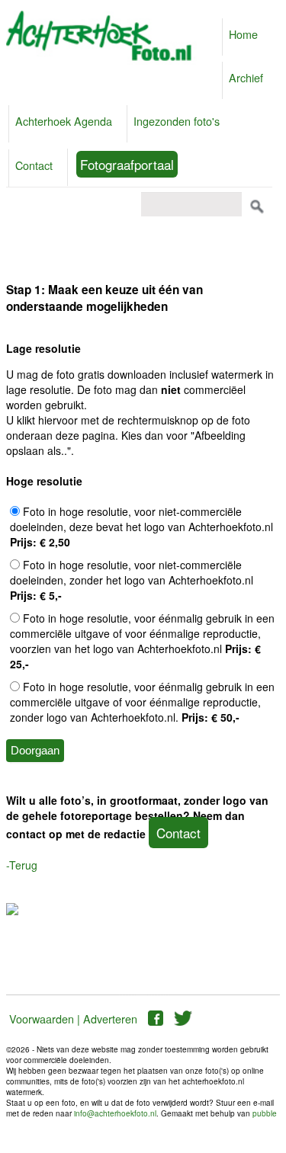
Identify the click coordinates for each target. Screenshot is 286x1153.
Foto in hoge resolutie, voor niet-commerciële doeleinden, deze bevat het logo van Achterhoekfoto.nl (141, 526)
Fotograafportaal (127, 164)
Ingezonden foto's (176, 121)
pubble (264, 1113)
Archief (246, 77)
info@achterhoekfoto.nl (115, 1113)
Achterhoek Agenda (63, 121)
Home (243, 34)
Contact (34, 165)
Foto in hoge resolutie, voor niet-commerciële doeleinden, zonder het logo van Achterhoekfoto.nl (131, 580)
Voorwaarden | (44, 1018)
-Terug (21, 865)
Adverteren (110, 1018)
